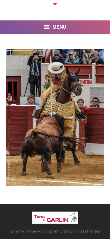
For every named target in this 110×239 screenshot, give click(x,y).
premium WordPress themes (75, 231)
